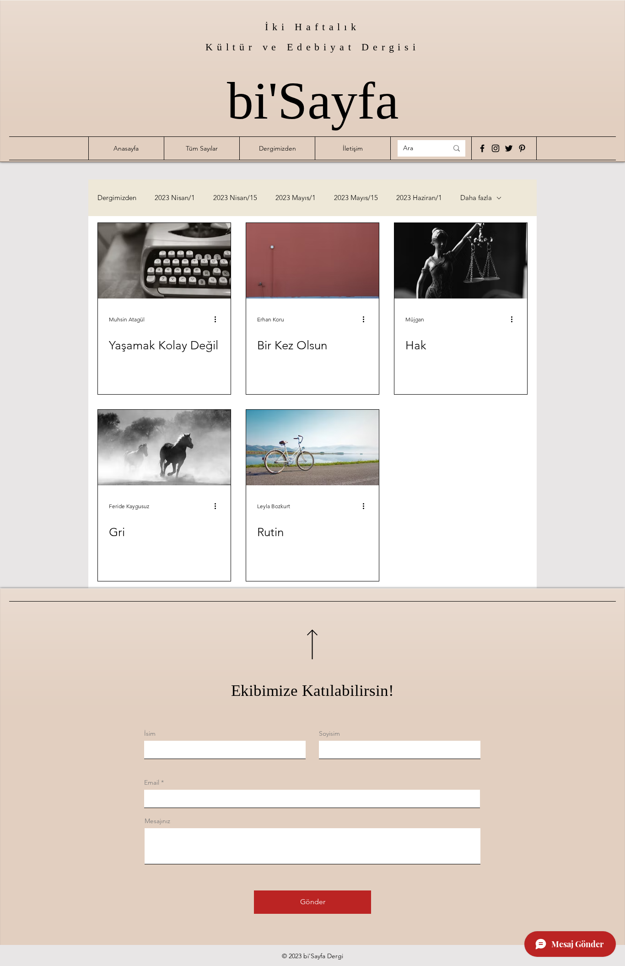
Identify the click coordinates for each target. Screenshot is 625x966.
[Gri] (164, 447)
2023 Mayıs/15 (356, 198)
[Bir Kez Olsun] (312, 260)
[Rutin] (312, 447)
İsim (150, 733)
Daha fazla (476, 198)
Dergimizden (116, 198)
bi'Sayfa (313, 100)
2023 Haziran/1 (419, 198)
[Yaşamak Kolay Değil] (164, 260)
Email (151, 782)
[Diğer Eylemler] (218, 319)
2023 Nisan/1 (175, 198)
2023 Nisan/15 (235, 198)
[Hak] (460, 260)
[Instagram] (495, 148)
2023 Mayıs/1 (295, 198)
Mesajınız (157, 821)
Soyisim (329, 733)
